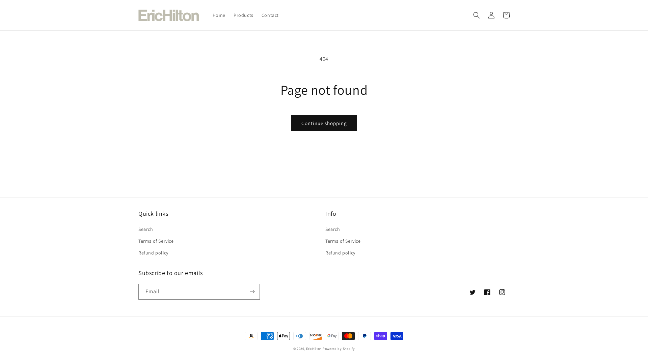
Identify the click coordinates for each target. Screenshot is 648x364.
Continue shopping (324, 123)
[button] (476, 15)
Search (145, 229)
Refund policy (153, 253)
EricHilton (314, 348)
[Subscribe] (252, 292)
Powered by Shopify (339, 348)
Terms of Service (156, 241)
